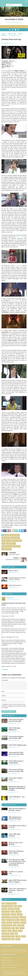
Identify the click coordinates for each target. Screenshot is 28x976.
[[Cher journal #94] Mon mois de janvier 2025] (4, 738)
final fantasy (10, 920)
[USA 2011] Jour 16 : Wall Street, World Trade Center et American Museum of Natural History (17, 862)
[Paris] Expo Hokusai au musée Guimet (16, 852)
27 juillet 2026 (13, 764)
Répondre (5, 669)
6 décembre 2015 (14, 846)
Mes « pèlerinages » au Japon (14, 965)
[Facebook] (12, 29)
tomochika (16, 546)
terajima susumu (7, 546)
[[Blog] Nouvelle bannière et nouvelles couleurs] (4, 809)
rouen (20, 930)
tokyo (18, 936)
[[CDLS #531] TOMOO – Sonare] (4, 779)
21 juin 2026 (13, 799)
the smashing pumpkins (8, 936)
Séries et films (12, 34)
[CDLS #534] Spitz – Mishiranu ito (15, 729)
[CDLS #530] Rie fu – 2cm (16, 797)
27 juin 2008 (13, 855)
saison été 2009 (11, 543)
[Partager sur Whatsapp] (16, 530)
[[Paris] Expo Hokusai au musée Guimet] (4, 852)
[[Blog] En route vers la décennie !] (4, 844)
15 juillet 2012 (13, 867)
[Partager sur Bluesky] (23, 530)
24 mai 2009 (13, 572)
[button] (26, 1)
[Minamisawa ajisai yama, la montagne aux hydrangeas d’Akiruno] (4, 788)
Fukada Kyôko (18, 265)
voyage (18, 939)
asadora (4, 909)
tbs (16, 933)
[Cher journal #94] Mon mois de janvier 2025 (16, 737)
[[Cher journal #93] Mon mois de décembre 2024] (4, 754)
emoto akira (6, 537)
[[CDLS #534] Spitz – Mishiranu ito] (4, 729)
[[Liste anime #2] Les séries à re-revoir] (4, 827)
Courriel (3, 695)
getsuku (23, 920)
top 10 (23, 936)
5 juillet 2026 (13, 781)
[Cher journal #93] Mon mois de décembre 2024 (16, 753)
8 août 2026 (13, 747)
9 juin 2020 (12, 587)
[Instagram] (18, 29)
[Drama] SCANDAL (13, 570)
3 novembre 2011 (7, 43)
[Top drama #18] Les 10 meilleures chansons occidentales (17, 578)
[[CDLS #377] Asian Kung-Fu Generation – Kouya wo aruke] (4, 890)
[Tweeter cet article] (5, 530)
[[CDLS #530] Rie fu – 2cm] (4, 798)
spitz (12, 933)
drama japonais (15, 535)
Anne (25, 353)
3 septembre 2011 (14, 884)
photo (22, 928)
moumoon (16, 922)
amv (15, 906)
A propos (9, 958)
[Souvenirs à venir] (14, 15)
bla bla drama (5, 911)
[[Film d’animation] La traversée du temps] (4, 818)
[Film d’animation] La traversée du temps (15, 818)
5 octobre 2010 (13, 812)
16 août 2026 (13, 740)
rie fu (9, 930)
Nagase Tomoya (19, 237)
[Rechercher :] (14, 5)
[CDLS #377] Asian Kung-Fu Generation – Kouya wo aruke (17, 890)
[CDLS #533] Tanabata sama (17, 745)
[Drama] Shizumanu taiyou (15, 585)
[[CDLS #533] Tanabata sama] (4, 746)
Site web (3, 700)
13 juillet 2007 (13, 820)
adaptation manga (11, 903)
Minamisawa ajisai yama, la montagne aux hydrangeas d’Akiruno (17, 788)
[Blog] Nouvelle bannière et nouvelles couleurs (17, 809)
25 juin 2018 (13, 894)
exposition (15, 917)
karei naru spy (6, 540)
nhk (15, 925)
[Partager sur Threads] (25, 530)
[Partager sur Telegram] (20, 530)
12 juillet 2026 (13, 773)
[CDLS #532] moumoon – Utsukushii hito (16, 762)
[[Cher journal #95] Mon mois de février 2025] (4, 721)
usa (13, 939)
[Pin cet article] (9, 530)
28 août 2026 (13, 723)
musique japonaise (7, 925)
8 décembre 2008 (14, 829)
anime (19, 906)
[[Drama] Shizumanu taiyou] (4, 587)
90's (3, 903)
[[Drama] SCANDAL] (4, 572)
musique (23, 922)
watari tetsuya (7, 549)
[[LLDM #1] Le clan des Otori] (4, 873)
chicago (13, 914)
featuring (22, 917)
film (3, 920)
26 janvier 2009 (13, 875)
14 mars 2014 (13, 838)
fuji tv (17, 920)
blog (12, 911)
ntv (4, 543)
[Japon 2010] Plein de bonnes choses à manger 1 (18, 881)
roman (14, 930)
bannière (11, 909)
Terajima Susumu (16, 300)
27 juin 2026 (13, 792)
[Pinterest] (15, 29)
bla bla (17, 909)
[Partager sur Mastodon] (18, 530)
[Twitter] (9, 29)
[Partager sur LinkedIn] (7, 530)
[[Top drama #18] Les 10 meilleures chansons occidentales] (4, 579)
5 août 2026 (13, 756)
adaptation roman (7, 906)
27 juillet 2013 (13, 581)
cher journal (5, 914)
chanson (18, 911)
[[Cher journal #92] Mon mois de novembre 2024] (4, 771)
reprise (4, 930)
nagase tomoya (17, 540)
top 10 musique (6, 939)
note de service (6, 928)
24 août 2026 (13, 731)
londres (9, 922)
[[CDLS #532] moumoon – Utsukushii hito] (4, 762)
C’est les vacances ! (12, 967)
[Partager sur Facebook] (2, 530)
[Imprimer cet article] (14, 530)
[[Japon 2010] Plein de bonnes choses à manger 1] (4, 881)
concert (19, 914)
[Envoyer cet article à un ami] (12, 530)
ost (17, 928)
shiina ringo (5, 933)
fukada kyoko (15, 537)
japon (3, 922)
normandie (21, 925)
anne (6, 535)
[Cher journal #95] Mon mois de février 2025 (16, 720)
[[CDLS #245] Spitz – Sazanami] (4, 835)
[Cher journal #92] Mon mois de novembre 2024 (16, 770)
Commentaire (4, 680)
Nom (2, 691)
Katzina (9, 597)
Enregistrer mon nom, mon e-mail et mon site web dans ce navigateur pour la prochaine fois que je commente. (13, 706)
